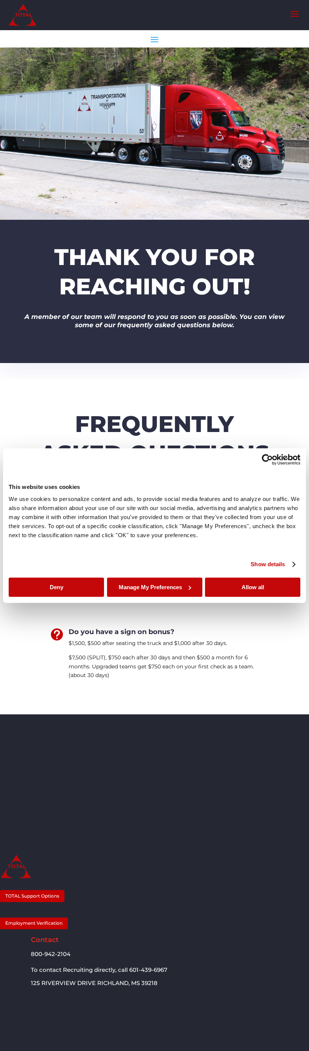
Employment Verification (34, 923)
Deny (56, 587)
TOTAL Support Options (32, 896)
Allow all (253, 587)
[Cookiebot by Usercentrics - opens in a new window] (267, 459)
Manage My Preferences (150, 587)
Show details (268, 564)
